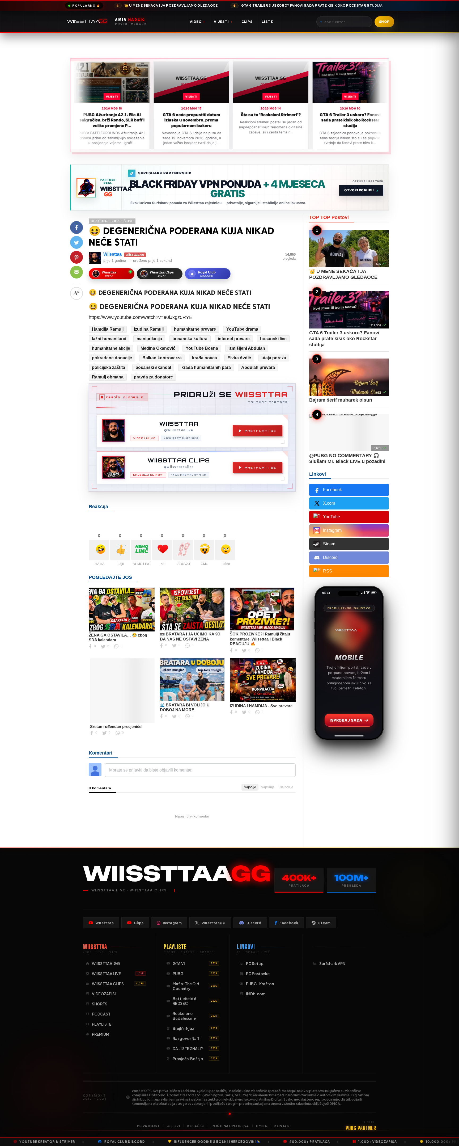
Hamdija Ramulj (108, 329)
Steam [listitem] (324, 923)
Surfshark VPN (332, 963)
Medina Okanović (158, 348)
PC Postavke (258, 973)
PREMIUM (100, 1034)
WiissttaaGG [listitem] (214, 923)
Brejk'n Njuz (195, 1028)
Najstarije (268, 787)
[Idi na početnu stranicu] (88, 22)
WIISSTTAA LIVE (118, 973)
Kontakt (282, 1126)
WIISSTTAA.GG (106, 963)
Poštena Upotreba (230, 1126)
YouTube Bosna (202, 348)
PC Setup (255, 963)
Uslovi (173, 1126)
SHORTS (99, 1003)
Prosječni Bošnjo (195, 1058)
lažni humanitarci (109, 338)
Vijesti (223, 22)
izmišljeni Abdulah (246, 348)
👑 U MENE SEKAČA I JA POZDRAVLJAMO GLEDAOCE (167, 5)
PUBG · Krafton (260, 983)
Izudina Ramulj (149, 329)
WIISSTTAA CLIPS (118, 983)
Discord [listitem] (253, 923)
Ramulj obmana (108, 377)
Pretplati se (260, 430)
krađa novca (204, 358)
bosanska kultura (189, 338)
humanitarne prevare (195, 329)
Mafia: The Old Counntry (195, 986)
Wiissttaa (112, 254)
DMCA (261, 1126)
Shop (384, 22)
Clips (247, 22)
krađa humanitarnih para (206, 367)
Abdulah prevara (258, 367)
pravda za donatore (153, 377)
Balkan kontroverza (162, 358)
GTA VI (195, 963)
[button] (76, 227)
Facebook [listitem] (288, 923)
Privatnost (148, 1126)
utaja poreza (273, 358)
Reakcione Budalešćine (112, 221)
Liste (267, 22)
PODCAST (101, 1014)
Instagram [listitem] (172, 923)
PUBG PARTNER (361, 1128)
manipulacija (149, 338)
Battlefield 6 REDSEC (195, 1001)
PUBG (195, 973)
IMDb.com (255, 993)
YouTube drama (242, 329)
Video (197, 22)
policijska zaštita (108, 367)
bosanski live (273, 338)
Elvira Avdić (239, 358)
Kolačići (195, 1126)
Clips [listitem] (138, 923)
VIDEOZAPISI (104, 993)
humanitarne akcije (111, 348)
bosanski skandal (153, 367)
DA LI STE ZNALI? (195, 1048)
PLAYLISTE (102, 1024)
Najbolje (250, 787)
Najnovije (286, 787)
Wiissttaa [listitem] (104, 923)
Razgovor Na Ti (195, 1038)
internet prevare (234, 338)
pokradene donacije (112, 358)
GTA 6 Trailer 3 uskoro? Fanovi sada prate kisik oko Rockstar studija (308, 5)
